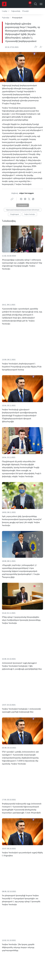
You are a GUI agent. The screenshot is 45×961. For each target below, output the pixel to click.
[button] (5, 11)
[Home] (4, 4)
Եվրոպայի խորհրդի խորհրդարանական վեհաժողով (22, 210)
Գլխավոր (5, 18)
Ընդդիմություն (14, 214)
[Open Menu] (41, 4)
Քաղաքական (22, 205)
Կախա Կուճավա (29, 214)
